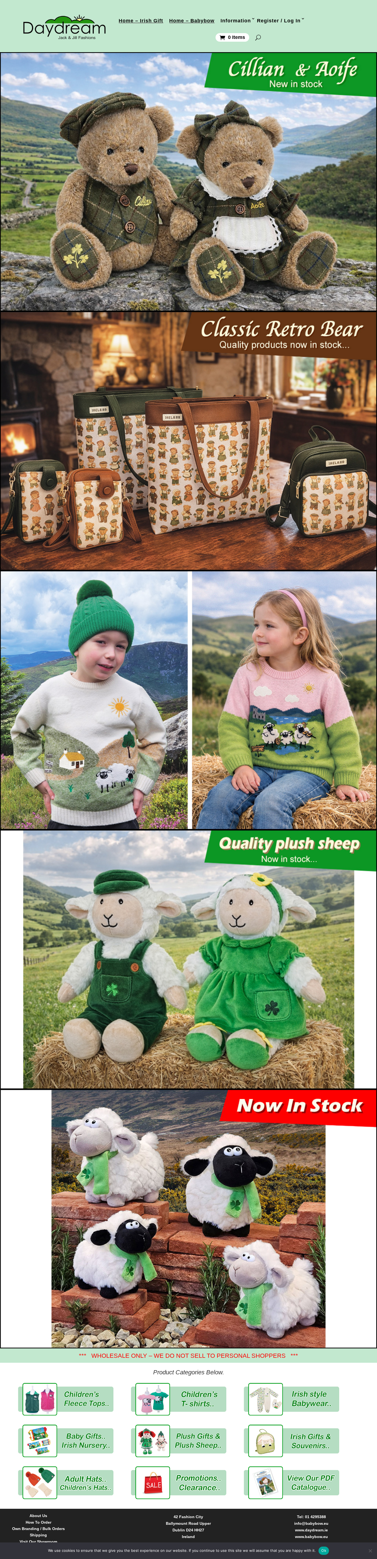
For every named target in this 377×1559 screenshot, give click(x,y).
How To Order (38, 1522)
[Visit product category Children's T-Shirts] (178, 1399)
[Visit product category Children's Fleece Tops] (66, 1399)
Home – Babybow (191, 20)
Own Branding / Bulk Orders (38, 1529)
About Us (38, 1516)
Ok (323, 1550)
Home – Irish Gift (141, 20)
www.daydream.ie (311, 1530)
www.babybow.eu (311, 1536)
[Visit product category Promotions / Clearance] (178, 1482)
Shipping (38, 1535)
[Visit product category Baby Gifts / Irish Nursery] (66, 1440)
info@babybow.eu (311, 1523)
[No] (370, 1550)
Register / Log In (279, 20)
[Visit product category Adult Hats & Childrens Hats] (66, 1482)
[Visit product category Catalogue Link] (291, 1482)
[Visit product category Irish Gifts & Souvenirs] (291, 1440)
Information (236, 20)
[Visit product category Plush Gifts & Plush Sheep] (178, 1440)
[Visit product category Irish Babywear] (291, 1399)
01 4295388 (315, 1517)
